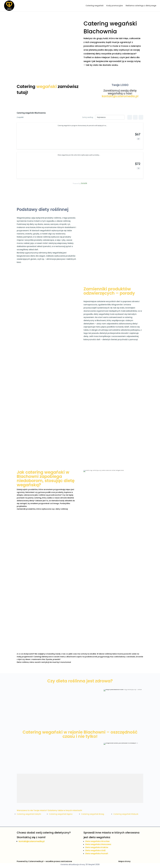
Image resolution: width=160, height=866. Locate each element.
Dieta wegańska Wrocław (97, 841)
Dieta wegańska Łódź (95, 850)
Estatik (84, 183)
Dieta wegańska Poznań (96, 853)
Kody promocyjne (114, 6)
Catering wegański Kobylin (29, 814)
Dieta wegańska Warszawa (98, 844)
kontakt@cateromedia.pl (120, 96)
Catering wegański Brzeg (92, 814)
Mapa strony (124, 861)
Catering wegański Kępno (60, 814)
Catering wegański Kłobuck (125, 814)
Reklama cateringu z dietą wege (141, 6)
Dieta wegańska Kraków (96, 847)
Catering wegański (94, 6)
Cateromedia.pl (35, 861)
